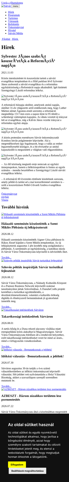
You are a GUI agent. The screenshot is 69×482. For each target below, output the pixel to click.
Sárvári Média (15, 33)
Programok (14, 15)
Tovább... (6, 257)
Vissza (4, 199)
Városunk (13, 21)
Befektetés (13, 24)
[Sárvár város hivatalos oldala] (6, 6)
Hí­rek (11, 12)
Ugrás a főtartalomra (12, 2)
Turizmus (13, 18)
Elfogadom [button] (17, 464)
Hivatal (12, 30)
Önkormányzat (16, 27)
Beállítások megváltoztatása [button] (27, 470)
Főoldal (6, 39)
